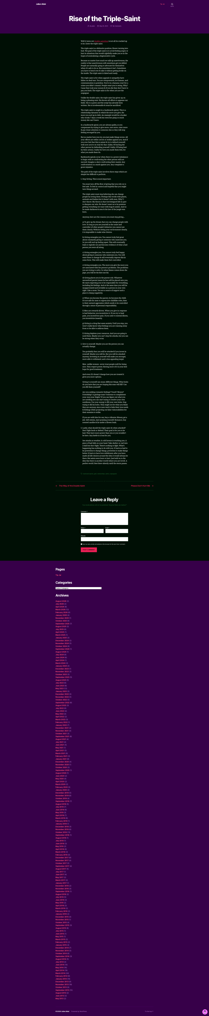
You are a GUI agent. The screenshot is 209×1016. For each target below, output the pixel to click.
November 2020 (62, 765)
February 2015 (61, 942)
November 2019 (62, 796)
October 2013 (61, 987)
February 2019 (61, 821)
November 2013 (62, 984)
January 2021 (61, 759)
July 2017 (60, 872)
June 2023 (60, 686)
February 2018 (61, 855)
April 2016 (60, 906)
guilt (95, 474)
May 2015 (59, 937)
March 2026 (60, 610)
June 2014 (60, 965)
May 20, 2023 (104, 26)
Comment (84, 511)
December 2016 (62, 886)
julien (93, 26)
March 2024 (60, 663)
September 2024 (62, 649)
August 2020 (61, 773)
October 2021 (61, 734)
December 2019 (62, 793)
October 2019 (61, 798)
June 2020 (60, 776)
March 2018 (60, 852)
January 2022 (61, 725)
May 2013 (59, 999)
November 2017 (62, 860)
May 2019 (60, 812)
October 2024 (61, 646)
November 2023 (62, 672)
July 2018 (60, 841)
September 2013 (62, 990)
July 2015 (60, 931)
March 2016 (60, 908)
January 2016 (61, 914)
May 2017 (59, 877)
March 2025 (60, 635)
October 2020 (61, 767)
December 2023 (62, 669)
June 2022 (60, 711)
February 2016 (61, 911)
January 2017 (61, 883)
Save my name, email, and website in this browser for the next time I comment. (103, 544)
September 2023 (62, 677)
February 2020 (62, 787)
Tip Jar (162, 4)
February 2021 (61, 756)
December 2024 (62, 641)
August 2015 (61, 928)
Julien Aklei (41, 4)
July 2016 (60, 897)
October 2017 (61, 863)
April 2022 (60, 717)
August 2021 (61, 739)
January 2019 (61, 824)
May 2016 (60, 903)
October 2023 (61, 674)
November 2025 (62, 618)
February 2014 (61, 976)
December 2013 (62, 982)
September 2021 (62, 736)
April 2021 (60, 750)
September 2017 (62, 866)
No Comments (117, 26)
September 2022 (62, 703)
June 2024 (60, 657)
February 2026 (62, 612)
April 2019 (60, 815)
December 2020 (62, 762)
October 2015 (61, 922)
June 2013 (60, 996)
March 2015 (60, 939)
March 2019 (60, 818)
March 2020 (60, 784)
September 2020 (62, 770)
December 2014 (62, 948)
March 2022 (60, 720)
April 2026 (60, 607)
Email (107, 528)
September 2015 (62, 925)
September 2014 (62, 956)
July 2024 (60, 655)
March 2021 (60, 753)
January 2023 (61, 691)
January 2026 (61, 615)
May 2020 (60, 779)
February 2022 (62, 722)
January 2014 (61, 979)
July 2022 (60, 708)
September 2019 (62, 801)
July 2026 (60, 604)
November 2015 (62, 920)
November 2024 (62, 643)
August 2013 (61, 993)
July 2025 (60, 629)
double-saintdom (101, 41)
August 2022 (61, 705)
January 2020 (61, 790)
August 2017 (61, 869)
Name (83, 528)
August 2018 (61, 838)
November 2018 (62, 829)
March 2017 (60, 880)
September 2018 (62, 835)
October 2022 (61, 700)
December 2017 (62, 858)
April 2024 (60, 660)
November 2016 (62, 889)
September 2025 (62, 624)
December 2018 (62, 827)
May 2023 (60, 688)
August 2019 (61, 804)
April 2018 (60, 849)
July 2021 (60, 742)
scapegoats (113, 474)
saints (107, 474)
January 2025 (61, 638)
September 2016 (62, 891)
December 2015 (62, 917)
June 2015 (60, 934)
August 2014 (61, 959)
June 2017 (60, 875)
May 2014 (60, 968)
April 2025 (60, 632)
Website (83, 536)
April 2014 (60, 970)
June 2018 (60, 844)
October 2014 (61, 953)
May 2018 (60, 846)
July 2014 (60, 962)
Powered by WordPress (79, 1011)
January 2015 (61, 945)
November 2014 (62, 951)
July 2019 (60, 807)
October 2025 (61, 621)
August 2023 (61, 680)
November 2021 (62, 731)
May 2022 (60, 714)
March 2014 (60, 973)
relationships (101, 474)
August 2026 (61, 601)
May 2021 (59, 748)
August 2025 (61, 626)
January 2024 (61, 666)
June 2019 (60, 810)
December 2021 (62, 728)
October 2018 (61, 832)
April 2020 (60, 782)
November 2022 (62, 697)
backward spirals (88, 474)
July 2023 (60, 683)
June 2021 (60, 745)
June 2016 (60, 900)
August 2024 (61, 652)
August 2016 (61, 894)
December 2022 (62, 694)
